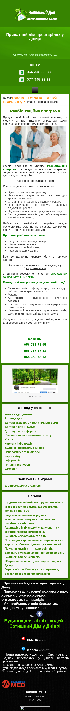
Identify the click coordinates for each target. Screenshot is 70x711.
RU (32, 65)
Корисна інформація (19, 443)
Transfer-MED (35, 692)
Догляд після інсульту (20, 426)
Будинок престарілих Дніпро (24, 447)
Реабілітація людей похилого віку (28, 435)
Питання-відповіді (17, 464)
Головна (18, 98)
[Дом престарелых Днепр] (35, 380)
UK (38, 65)
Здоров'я (11, 468)
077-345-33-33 (39, 79)
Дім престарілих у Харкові (23, 485)
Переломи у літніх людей (22, 451)
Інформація (13, 460)
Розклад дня (13, 418)
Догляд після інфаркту (20, 431)
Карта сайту (13, 456)
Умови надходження (19, 414)
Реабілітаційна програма (35, 111)
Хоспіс (9, 439)
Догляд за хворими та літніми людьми (31, 422)
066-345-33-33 (39, 72)
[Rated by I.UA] (35, 709)
